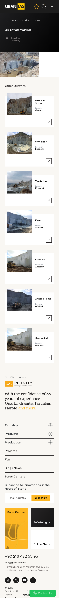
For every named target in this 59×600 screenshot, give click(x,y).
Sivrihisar (41, 142)
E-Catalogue (41, 522)
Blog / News (13, 468)
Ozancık (40, 259)
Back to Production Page (26, 20)
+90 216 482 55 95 (21, 556)
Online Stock (41, 544)
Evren (38, 220)
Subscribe (41, 498)
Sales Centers (15, 476)
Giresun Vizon (40, 102)
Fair (7, 459)
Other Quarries (15, 86)
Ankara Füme (43, 299)
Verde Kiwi (41, 181)
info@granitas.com (15, 563)
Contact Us (45, 593)
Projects (11, 451)
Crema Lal (41, 338)
